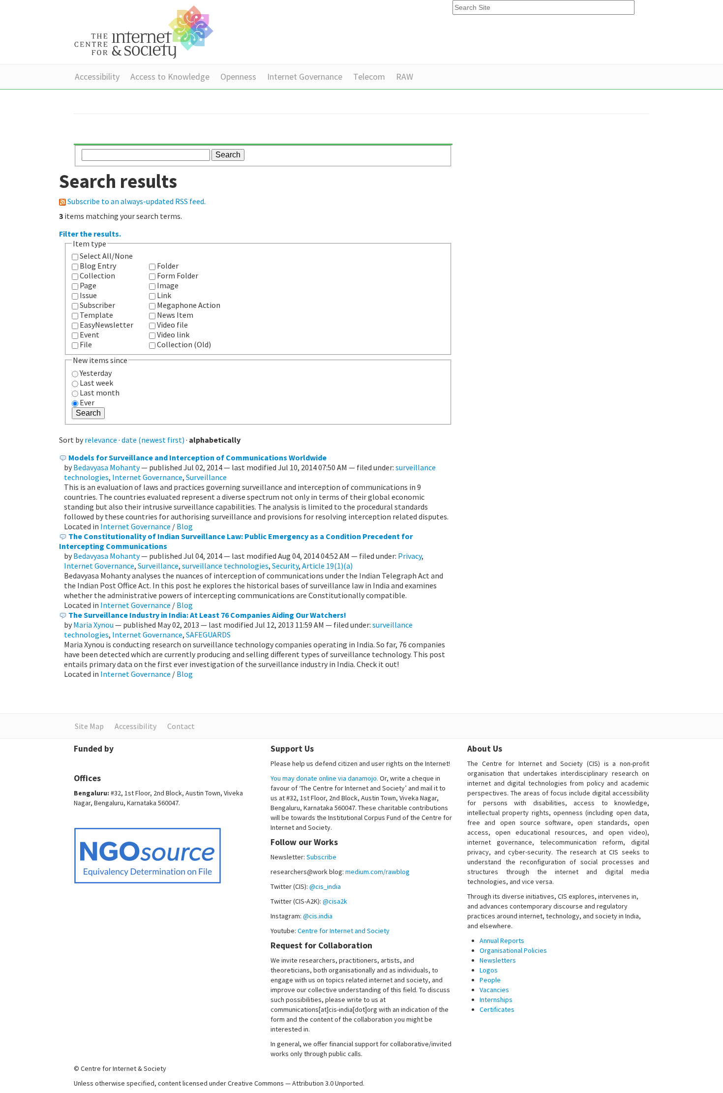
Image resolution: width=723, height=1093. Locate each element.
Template (96, 315)
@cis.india (317, 915)
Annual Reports (502, 940)
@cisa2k (335, 901)
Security (285, 566)
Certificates (497, 1009)
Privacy (410, 556)
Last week (96, 383)
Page (88, 285)
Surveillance (206, 477)
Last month (100, 392)
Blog (185, 526)
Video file (172, 325)
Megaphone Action (188, 305)
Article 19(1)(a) (327, 566)
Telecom (369, 76)
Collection (97, 275)
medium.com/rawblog (377, 871)
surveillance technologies (225, 566)
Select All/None (106, 256)
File (86, 344)
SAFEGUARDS (208, 634)
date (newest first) (152, 440)
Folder (168, 266)
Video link (173, 334)
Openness (238, 76)
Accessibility (97, 76)
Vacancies (494, 989)
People (490, 979)
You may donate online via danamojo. (324, 778)
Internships (496, 999)
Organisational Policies (513, 950)
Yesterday (96, 373)
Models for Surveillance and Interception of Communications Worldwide (197, 457)
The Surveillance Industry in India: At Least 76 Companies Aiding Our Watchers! (207, 615)
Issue (88, 295)
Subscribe (321, 856)
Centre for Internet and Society (344, 930)
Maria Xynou (93, 625)
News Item (175, 315)
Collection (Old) (184, 344)
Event (89, 334)
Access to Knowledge (170, 76)
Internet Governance (304, 76)
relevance (101, 440)
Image (168, 285)
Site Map (89, 726)
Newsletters (498, 960)
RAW (404, 76)
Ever (87, 402)
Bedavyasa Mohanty (106, 467)
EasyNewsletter (106, 325)
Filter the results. (90, 234)
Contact (181, 726)
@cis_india (325, 886)
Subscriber (97, 305)
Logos (489, 970)
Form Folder (177, 275)
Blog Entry (98, 266)
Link (164, 295)
